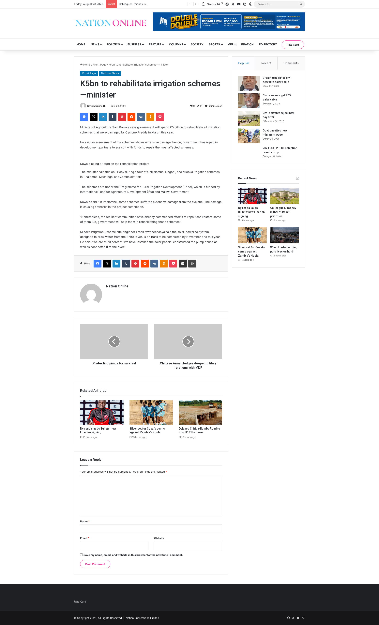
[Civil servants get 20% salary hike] (249, 100)
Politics (113, 44)
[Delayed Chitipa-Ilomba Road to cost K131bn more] (200, 412)
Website (159, 538)
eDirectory (268, 44)
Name (85, 521)
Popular (243, 63)
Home (81, 44)
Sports (214, 44)
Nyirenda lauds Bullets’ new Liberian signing (251, 212)
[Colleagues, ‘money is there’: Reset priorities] (284, 196)
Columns (176, 44)
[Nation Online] (110, 23)
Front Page (99, 64)
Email (84, 538)
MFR (231, 44)
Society (197, 44)
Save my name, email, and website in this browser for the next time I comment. (133, 554)
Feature (155, 44)
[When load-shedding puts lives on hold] (284, 235)
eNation (247, 44)
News (95, 44)
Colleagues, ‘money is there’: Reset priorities (146, 4)
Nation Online (94, 105)
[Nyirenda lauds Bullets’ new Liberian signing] (102, 412)
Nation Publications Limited (142, 617)
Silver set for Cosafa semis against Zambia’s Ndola (251, 251)
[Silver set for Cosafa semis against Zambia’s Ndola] (151, 412)
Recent (266, 63)
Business (134, 44)
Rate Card (293, 44)
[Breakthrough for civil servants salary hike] (249, 83)
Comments (291, 63)
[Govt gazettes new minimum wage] (249, 136)
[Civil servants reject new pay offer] (249, 118)
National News (110, 73)
